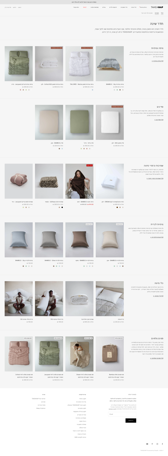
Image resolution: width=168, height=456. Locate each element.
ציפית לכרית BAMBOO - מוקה (84, 260)
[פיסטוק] (26, 90)
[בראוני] (117, 207)
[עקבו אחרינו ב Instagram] (157, 444)
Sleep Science (40, 408)
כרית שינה (121, 319)
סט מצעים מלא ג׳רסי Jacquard (53, 374)
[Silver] (114, 90)
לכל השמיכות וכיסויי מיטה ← (155, 178)
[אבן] (123, 90)
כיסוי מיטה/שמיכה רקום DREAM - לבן (113, 202)
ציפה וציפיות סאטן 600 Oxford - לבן (52, 84)
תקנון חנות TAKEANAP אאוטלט (77, 405)
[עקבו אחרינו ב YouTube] (147, 444)
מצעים (157, 13)
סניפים (43, 402)
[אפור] (120, 90)
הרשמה (130, 420)
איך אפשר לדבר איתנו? (79, 431)
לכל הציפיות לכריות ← (156, 237)
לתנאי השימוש (112, 409)
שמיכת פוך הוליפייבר (87, 319)
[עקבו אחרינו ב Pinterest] (152, 444)
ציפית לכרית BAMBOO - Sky (24, 260)
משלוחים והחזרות (81, 418)
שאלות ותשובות (81, 424)
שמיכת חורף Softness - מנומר (54, 202)
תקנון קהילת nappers (79, 411)
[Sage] (117, 90)
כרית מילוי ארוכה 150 (56, 319)
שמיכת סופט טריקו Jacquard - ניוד (22, 202)
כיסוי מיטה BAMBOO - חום (85, 202)
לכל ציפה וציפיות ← (157, 61)
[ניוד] (20, 90)
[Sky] (62, 148)
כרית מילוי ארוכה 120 (26, 319)
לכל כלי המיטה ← (158, 296)
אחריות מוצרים (81, 415)
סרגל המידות (41, 405)
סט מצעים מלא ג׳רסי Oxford (24, 374)
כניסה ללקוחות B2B (80, 437)
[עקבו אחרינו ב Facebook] (162, 444)
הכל (162, 13)
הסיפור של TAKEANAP (38, 398)
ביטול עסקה (82, 421)
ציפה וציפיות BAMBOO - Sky (115, 84)
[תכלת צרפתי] (92, 90)
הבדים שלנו (82, 427)
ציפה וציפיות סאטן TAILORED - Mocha (81, 84)
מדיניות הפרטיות (81, 402)
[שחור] (62, 207)
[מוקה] (23, 90)
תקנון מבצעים (82, 408)
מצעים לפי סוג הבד (147, 13)
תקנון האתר (82, 398)
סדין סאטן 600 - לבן (118, 143)
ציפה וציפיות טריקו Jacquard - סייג (22, 84)
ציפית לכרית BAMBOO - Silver (54, 260)
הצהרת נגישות (82, 434)
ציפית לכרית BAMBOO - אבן (115, 260)
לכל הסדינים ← (158, 120)
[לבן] (31, 90)
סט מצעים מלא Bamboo (116, 374)
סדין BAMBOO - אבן (57, 143)
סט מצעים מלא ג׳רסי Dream (85, 374)
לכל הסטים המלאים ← (156, 358)
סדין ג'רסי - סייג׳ (88, 143)
